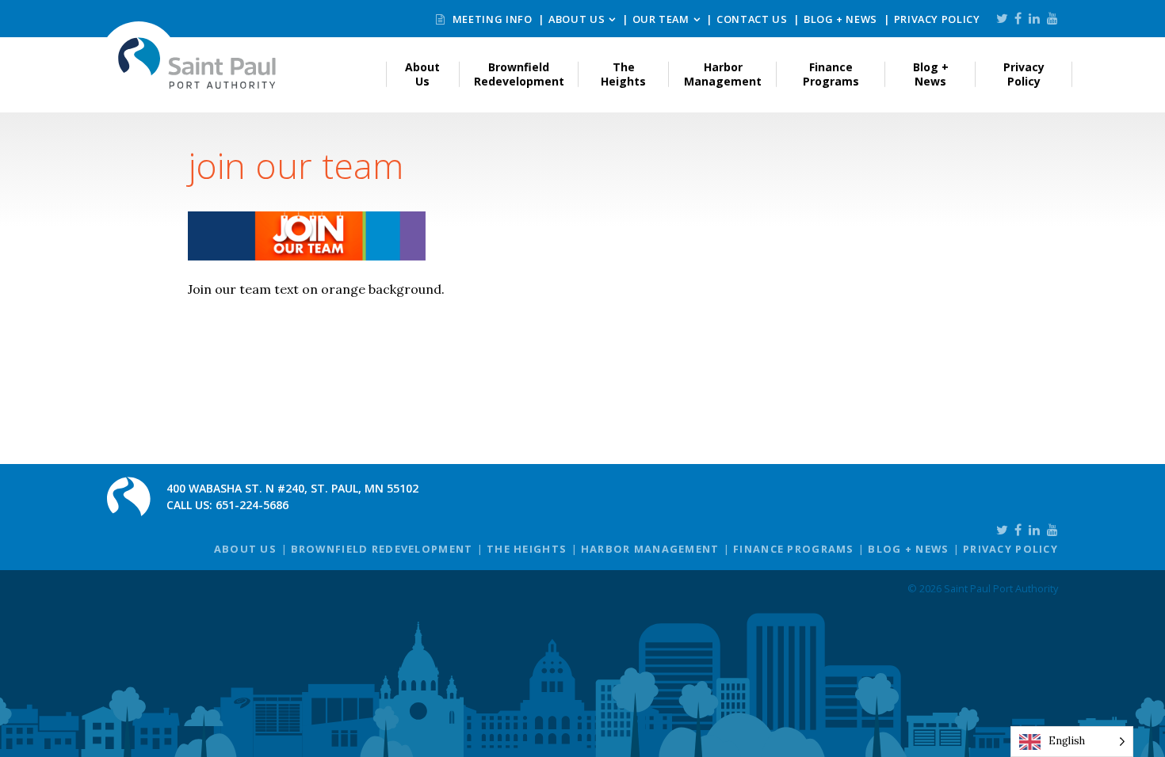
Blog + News (840, 19)
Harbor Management (723, 74)
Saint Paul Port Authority (197, 63)
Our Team (660, 19)
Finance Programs (831, 74)
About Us (576, 19)
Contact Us (751, 19)
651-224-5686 (252, 504)
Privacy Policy (937, 19)
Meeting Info (490, 19)
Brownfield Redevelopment (519, 74)
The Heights (623, 74)
